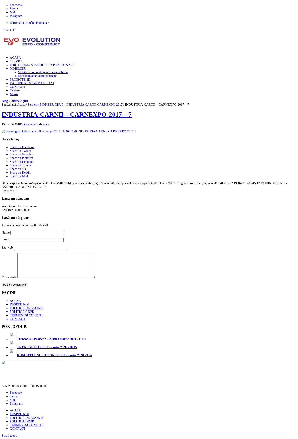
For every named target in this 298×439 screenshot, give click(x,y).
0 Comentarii (30, 124)
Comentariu (9, 277)
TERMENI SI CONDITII (26, 315)
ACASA (15, 300)
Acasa (21, 104)
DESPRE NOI (19, 304)
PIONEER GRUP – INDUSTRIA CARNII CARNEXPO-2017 (81, 104)
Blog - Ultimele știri (15, 101)
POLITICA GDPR (22, 311)
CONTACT (17, 319)
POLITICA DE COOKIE (26, 308)
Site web (7, 247)
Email (5, 240)
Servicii (32, 104)
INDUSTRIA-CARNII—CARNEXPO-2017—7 (67, 114)
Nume (6, 232)
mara (46, 124)
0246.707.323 (9, 30)
